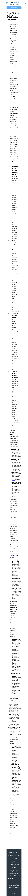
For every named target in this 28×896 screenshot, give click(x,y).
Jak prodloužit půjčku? (14, 873)
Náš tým (14, 862)
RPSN (13, 481)
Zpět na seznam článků (14, 8)
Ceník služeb (14, 865)
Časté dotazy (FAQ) (14, 870)
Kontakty (14, 867)
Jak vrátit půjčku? (14, 875)
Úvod (14, 861)
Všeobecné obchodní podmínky (14, 884)
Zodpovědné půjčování (14, 887)
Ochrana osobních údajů (14, 885)
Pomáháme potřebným (14, 864)
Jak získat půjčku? (14, 871)
